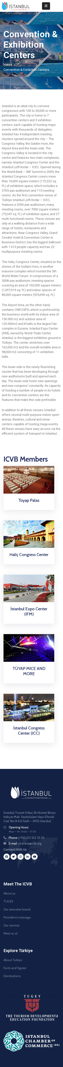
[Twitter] (13, 857)
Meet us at (11, 933)
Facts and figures (15, 968)
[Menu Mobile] (46, 6)
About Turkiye (13, 960)
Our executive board (17, 909)
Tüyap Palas (28, 500)
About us (10, 893)
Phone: (26, 838)
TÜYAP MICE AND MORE (29, 671)
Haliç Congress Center (28, 554)
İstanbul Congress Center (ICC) (29, 730)
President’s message (17, 917)
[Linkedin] (27, 857)
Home (8, 64)
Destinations (12, 976)
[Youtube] (34, 857)
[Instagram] (21, 857)
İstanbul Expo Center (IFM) (28, 611)
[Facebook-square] (7, 857)
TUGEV (8, 901)
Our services (12, 925)
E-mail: (25, 843)
